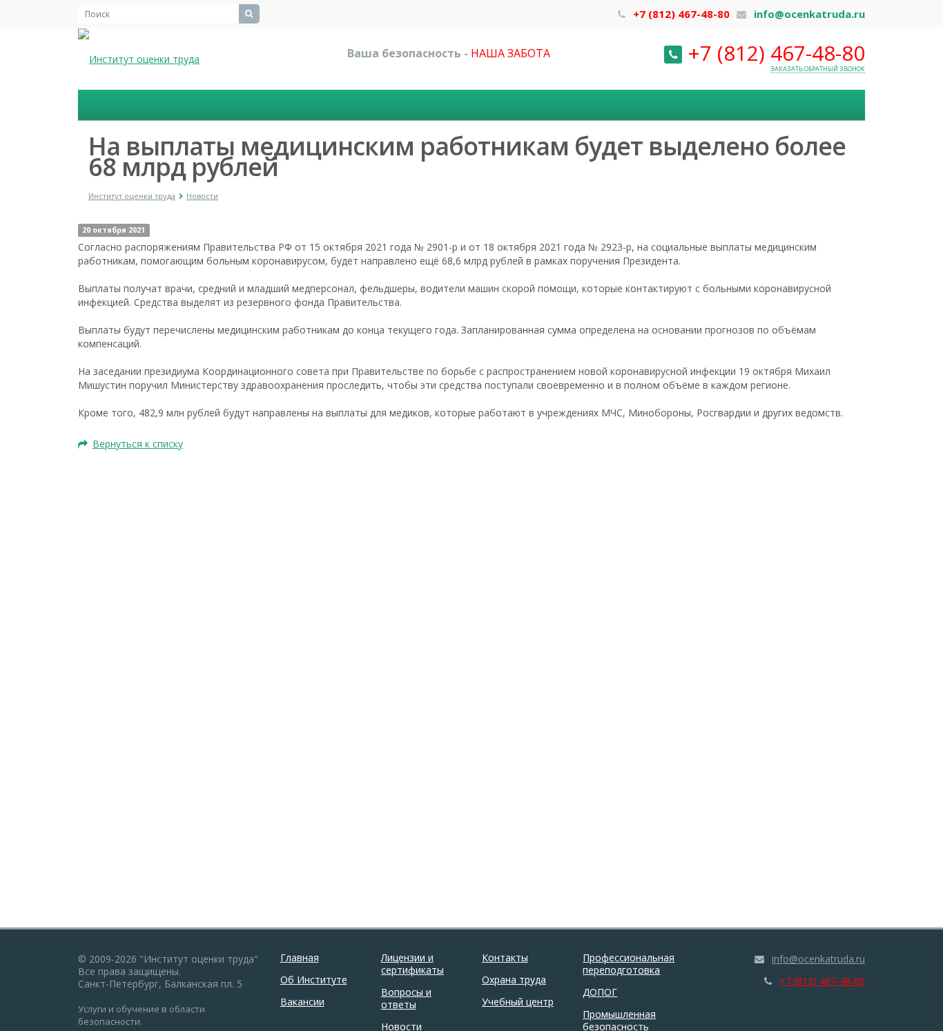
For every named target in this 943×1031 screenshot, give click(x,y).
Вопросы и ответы (406, 998)
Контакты (505, 957)
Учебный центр (518, 1001)
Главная (299, 957)
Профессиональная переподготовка (628, 963)
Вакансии (302, 1001)
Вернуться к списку (138, 443)
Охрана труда (514, 979)
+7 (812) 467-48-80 (681, 14)
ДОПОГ (600, 992)
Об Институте (313, 979)
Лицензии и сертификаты (412, 963)
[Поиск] (249, 13)
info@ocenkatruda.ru (809, 14)
